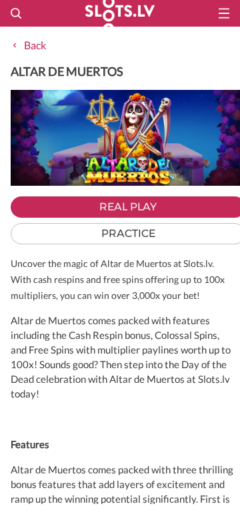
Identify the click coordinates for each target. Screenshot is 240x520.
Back (35, 45)
